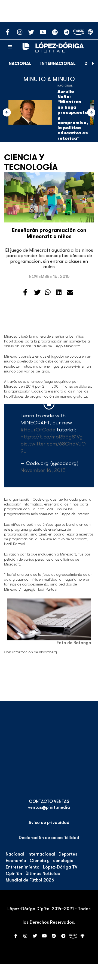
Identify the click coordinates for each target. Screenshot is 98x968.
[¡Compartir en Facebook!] (25, 292)
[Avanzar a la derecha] (93, 63)
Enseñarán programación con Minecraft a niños (49, 233)
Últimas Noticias (43, 873)
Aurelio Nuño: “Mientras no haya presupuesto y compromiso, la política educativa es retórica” (72, 115)
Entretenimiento (22, 867)
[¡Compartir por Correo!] (70, 292)
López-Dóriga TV (60, 867)
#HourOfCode (37, 430)
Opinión (14, 873)
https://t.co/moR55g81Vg (51, 437)
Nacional (20, 63)
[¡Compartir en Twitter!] (37, 292)
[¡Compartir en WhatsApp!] (48, 292)
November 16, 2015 (43, 470)
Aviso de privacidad (49, 822)
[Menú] (10, 47)
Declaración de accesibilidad (49, 837)
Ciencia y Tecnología (31, 162)
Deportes (68, 854)
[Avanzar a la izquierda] (7, 112)
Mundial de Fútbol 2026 (30, 880)
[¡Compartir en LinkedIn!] (59, 292)
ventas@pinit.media (49, 807)
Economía (16, 860)
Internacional (58, 63)
